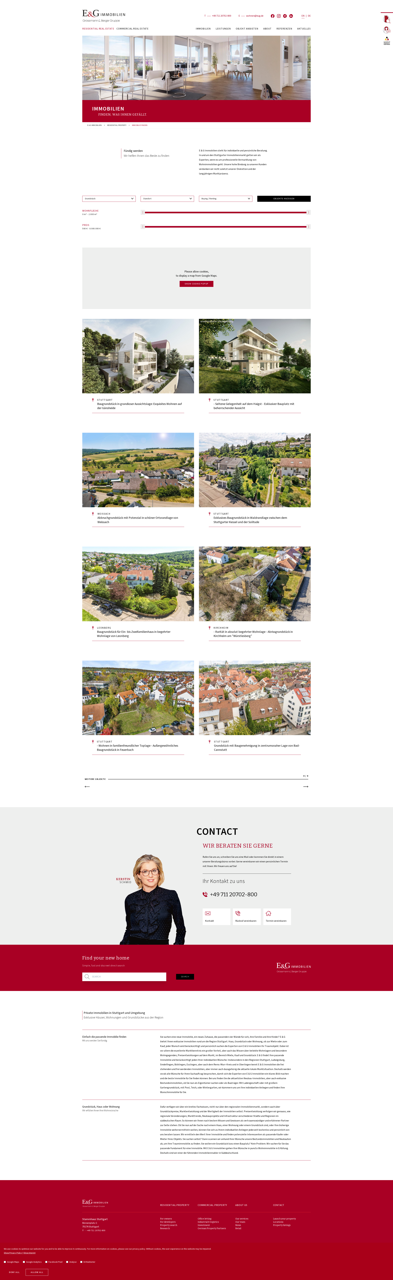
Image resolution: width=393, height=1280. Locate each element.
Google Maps (13, 1262)
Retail (238, 1228)
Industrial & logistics (208, 1222)
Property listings (282, 1225)
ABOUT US (241, 1205)
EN (303, 16)
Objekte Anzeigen (283, 198)
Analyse (73, 1262)
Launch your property (284, 1218)
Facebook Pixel (55, 1262)
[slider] (143, 212)
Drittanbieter (89, 1262)
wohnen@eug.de (254, 16)
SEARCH (185, 976)
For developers (168, 1222)
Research (165, 1228)
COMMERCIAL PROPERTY (212, 1205)
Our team (240, 1222)
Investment (204, 1225)
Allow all (37, 1272)
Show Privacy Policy (13, 1253)
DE (309, 16)
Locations (278, 1222)
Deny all (14, 1272)
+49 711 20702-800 (221, 16)
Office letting (204, 1218)
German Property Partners (212, 1228)
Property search (168, 1225)
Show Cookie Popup (196, 283)
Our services (241, 1218)
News (238, 1225)
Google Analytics (34, 1262)
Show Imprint (29, 1253)
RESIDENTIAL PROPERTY (116, 125)
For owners (166, 1218)
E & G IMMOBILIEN (94, 125)
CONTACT (278, 1205)
